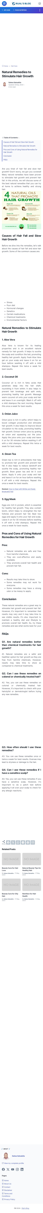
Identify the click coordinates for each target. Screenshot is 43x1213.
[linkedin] (22, 1169)
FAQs (5, 160)
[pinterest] (28, 842)
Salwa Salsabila (18, 1156)
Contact (7, 1187)
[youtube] (12, 1169)
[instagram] (17, 1169)
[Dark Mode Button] (39, 3)
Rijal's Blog (25, 1208)
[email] (33, 842)
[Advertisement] (21, 39)
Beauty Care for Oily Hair (10, 895)
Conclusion (7, 156)
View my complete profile (14, 1163)
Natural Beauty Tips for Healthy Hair (31, 869)
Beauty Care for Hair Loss (10, 869)
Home (6, 1180)
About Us (7, 1184)
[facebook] (8, 842)
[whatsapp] (18, 842)
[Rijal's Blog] (21, 4)
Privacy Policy (9, 1199)
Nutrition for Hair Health (29, 895)
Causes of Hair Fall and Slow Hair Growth (18, 142)
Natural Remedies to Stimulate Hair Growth (19, 146)
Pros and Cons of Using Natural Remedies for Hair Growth (20, 151)
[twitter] (13, 842)
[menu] (4, 3)
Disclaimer (8, 1190)
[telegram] (23, 842)
